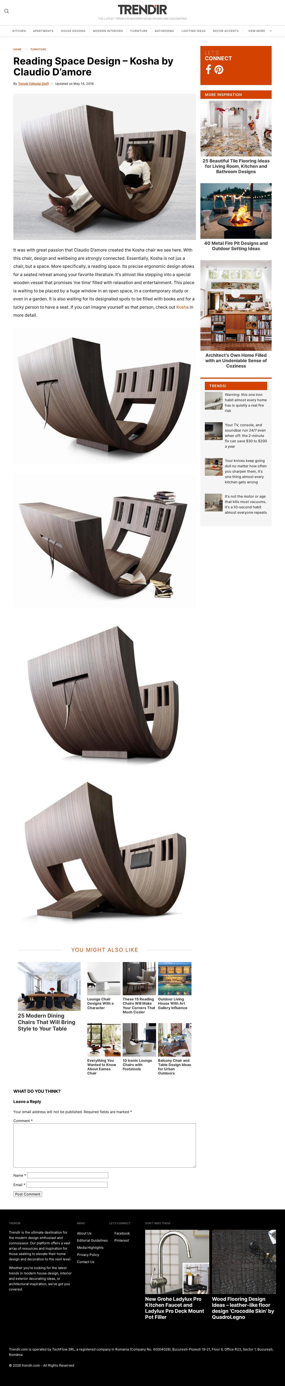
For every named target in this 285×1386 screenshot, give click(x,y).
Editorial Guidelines (92, 1240)
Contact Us (85, 1262)
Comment (23, 1120)
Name (19, 1175)
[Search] (6, 11)
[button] (104, 167)
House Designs (73, 31)
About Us (84, 1233)
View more (257, 31)
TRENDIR (142, 9)
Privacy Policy (88, 1255)
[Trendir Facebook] (208, 69)
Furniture (139, 31)
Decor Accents (226, 31)
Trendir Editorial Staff (33, 83)
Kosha (182, 307)
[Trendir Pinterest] (218, 70)
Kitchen (19, 31)
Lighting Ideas (193, 31)
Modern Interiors (108, 31)
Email (19, 1184)
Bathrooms (164, 31)
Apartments (43, 31)
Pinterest (121, 1240)
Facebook (122, 1233)
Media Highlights (90, 1247)
